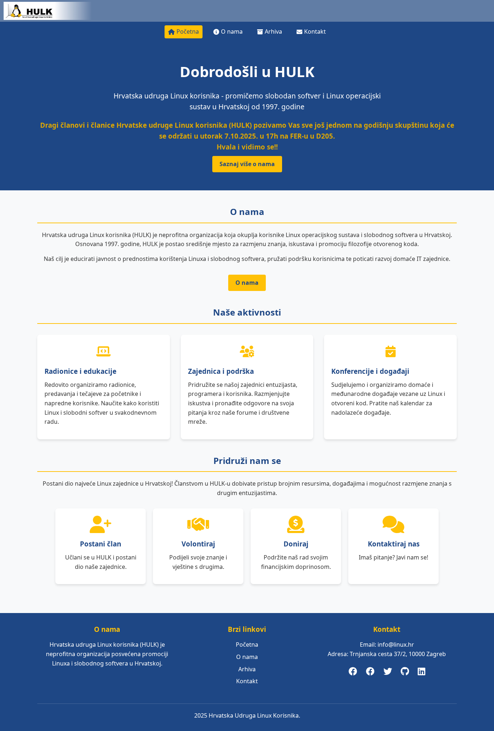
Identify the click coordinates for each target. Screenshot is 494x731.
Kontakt (315, 31)
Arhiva (273, 31)
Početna (187, 31)
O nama (232, 31)
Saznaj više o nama (247, 164)
